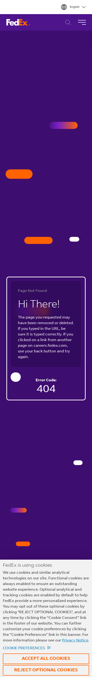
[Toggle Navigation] (82, 22)
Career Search (67, 22)
